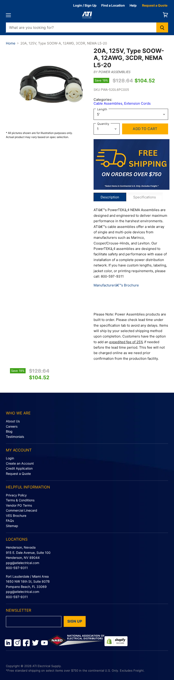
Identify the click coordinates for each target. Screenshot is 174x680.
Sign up (74, 621)
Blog (9, 431)
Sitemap (12, 526)
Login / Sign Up (85, 5)
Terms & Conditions (20, 500)
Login (10, 458)
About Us (13, 421)
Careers (11, 426)
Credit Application (19, 468)
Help (133, 5)
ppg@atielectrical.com (22, 563)
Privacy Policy (16, 495)
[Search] (162, 27)
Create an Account (20, 463)
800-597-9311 (17, 568)
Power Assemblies (114, 72)
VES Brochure (16, 515)
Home (10, 43)
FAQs (10, 520)
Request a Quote (154, 5)
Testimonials (15, 437)
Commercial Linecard (21, 510)
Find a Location (113, 5)
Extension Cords (137, 103)
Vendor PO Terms (19, 505)
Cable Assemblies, (109, 103)
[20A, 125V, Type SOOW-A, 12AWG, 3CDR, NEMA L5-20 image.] (47, 89)
